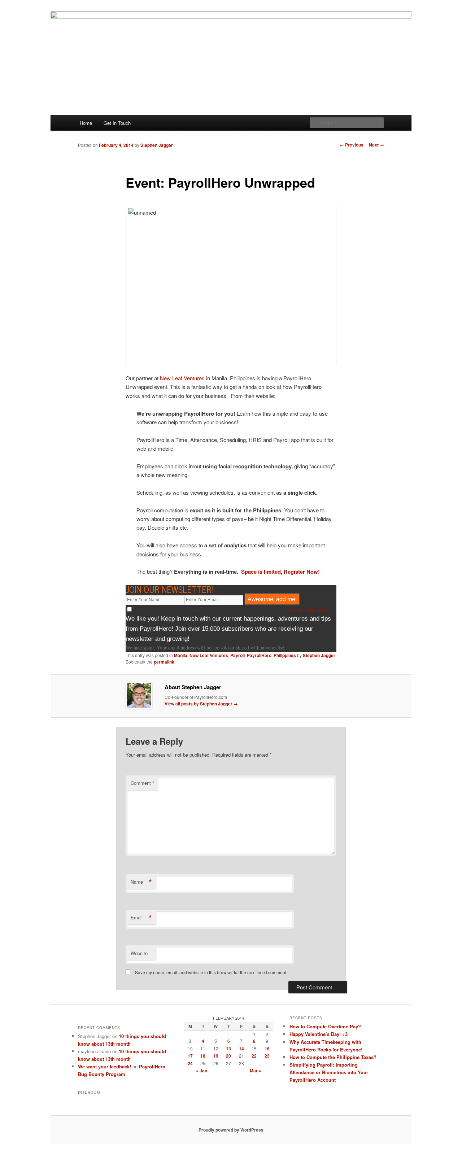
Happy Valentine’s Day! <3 (318, 1034)
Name (141, 882)
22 (254, 1056)
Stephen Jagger (156, 145)
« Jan (201, 1070)
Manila (180, 655)
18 (202, 1056)
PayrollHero (259, 655)
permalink (164, 662)
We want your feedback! (104, 1066)
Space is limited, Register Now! (280, 572)
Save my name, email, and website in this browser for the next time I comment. (211, 972)
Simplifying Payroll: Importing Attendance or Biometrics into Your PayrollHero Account (328, 1072)
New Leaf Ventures (182, 378)
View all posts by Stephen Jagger (201, 703)
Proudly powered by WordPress (231, 1129)
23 (267, 1056)
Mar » (255, 1070)
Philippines (285, 655)
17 (190, 1056)
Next (376, 144)
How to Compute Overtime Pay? (325, 1026)
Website (139, 953)
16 (267, 1048)
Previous (351, 144)
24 (190, 1063)
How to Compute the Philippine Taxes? (332, 1057)
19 (215, 1056)
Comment (142, 782)
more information (310, 609)
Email (141, 917)
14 (241, 1048)
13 (228, 1048)
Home (86, 122)
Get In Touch (117, 122)
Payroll (237, 655)
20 (228, 1056)
